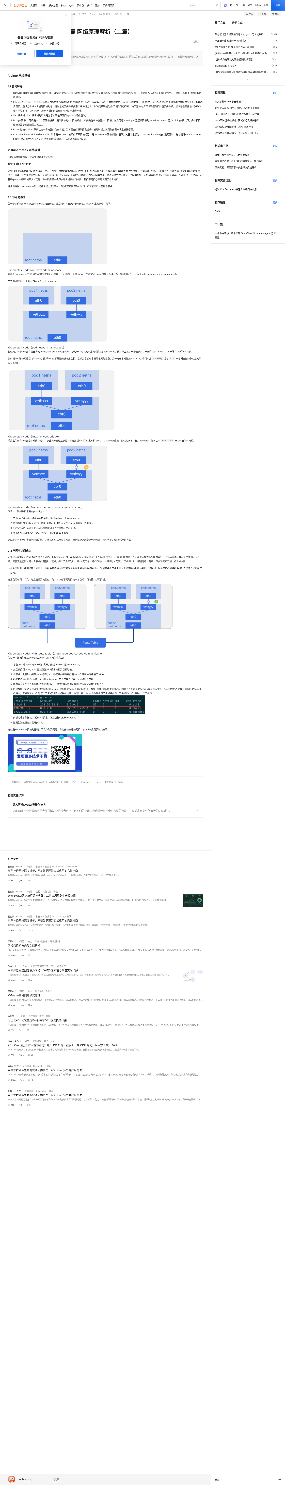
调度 (48, 1016)
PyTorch (60, 866)
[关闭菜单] (5, 5)
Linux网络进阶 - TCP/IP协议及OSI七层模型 (237, 114)
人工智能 (60, 916)
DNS (217, 211)
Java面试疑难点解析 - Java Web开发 (234, 126)
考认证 (92, 13)
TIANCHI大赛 (105, 13)
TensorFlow (71, 866)
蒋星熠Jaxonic (15, 866)
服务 (97, 5)
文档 (243, 5)
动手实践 (71, 13)
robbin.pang (25, 1479)
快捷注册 (21, 53)
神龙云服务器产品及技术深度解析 (232, 154)
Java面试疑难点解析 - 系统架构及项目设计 (237, 132)
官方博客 (82, 13)
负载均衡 (47, 891)
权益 (63, 5)
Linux (98, 781)
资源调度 (26, 1066)
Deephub (12, 966)
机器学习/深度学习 (45, 866)
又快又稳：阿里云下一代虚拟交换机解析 (235, 167)
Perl (74, 781)
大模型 (33, 5)
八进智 (11, 1016)
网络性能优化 (40, 941)
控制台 (258, 5)
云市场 (80, 5)
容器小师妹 (13, 1066)
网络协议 (109, 781)
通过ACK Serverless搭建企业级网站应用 (236, 189)
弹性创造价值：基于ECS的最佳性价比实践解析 (239, 161)
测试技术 (38, 991)
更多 (274, 92)
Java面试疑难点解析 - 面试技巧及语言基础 (237, 120)
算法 (69, 916)
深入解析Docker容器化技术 (229, 101)
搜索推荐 (61, 966)
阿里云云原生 (14, 1090)
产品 (43, 5)
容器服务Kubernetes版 (34, 781)
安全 (55, 891)
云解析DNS (54, 781)
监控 (38, 891)
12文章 (55, 1479)
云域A (11, 941)
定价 (71, 5)
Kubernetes (86, 781)
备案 (250, 5)
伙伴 (89, 5)
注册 (266, 5)
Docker (121, 781)
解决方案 (53, 5)
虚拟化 (48, 991)
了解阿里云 (108, 5)
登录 (278, 5)
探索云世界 (13, 1041)
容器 (66, 781)
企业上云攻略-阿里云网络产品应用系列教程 (237, 107)
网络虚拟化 (55, 941)
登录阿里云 (49, 53)
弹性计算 (37, 1041)
